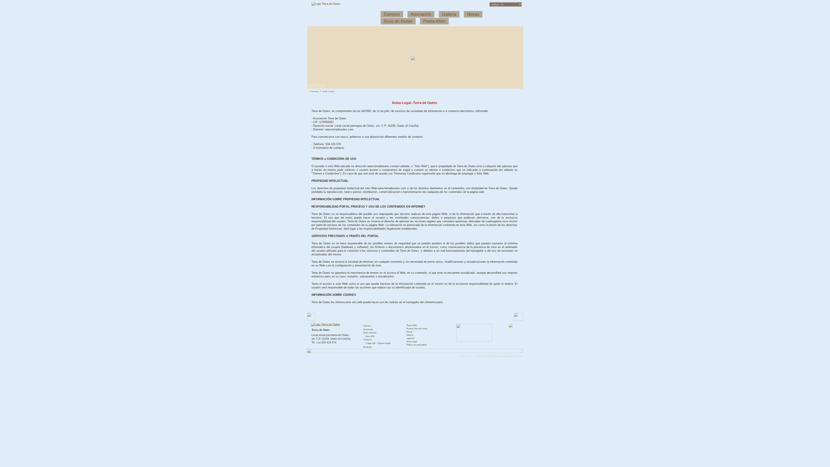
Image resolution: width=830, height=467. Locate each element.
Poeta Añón (412, 325)
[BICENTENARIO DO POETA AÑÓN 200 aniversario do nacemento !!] (324, 85)
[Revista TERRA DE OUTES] (313, 85)
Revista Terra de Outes (417, 329)
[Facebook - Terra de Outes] (510, 327)
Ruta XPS (370, 336)
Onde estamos (370, 333)
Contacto (367, 340)
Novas (409, 332)
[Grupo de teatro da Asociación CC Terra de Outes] (320, 85)
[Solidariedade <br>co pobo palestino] (309, 85)
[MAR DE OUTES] (316, 85)
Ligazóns (411, 338)
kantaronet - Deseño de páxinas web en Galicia (499, 356)
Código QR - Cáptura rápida (378, 343)
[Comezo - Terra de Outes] (322, 324)
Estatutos (367, 347)
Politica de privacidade (417, 345)
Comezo (315, 91)
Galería (410, 335)
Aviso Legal (328, 91)
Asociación (368, 329)
